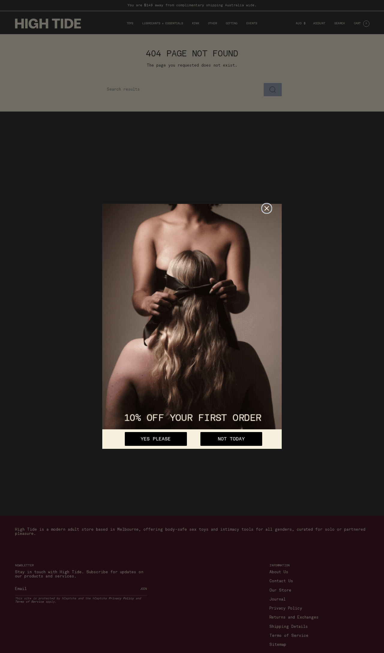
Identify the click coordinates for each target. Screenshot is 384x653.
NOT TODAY (231, 439)
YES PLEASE (156, 439)
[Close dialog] (267, 208)
